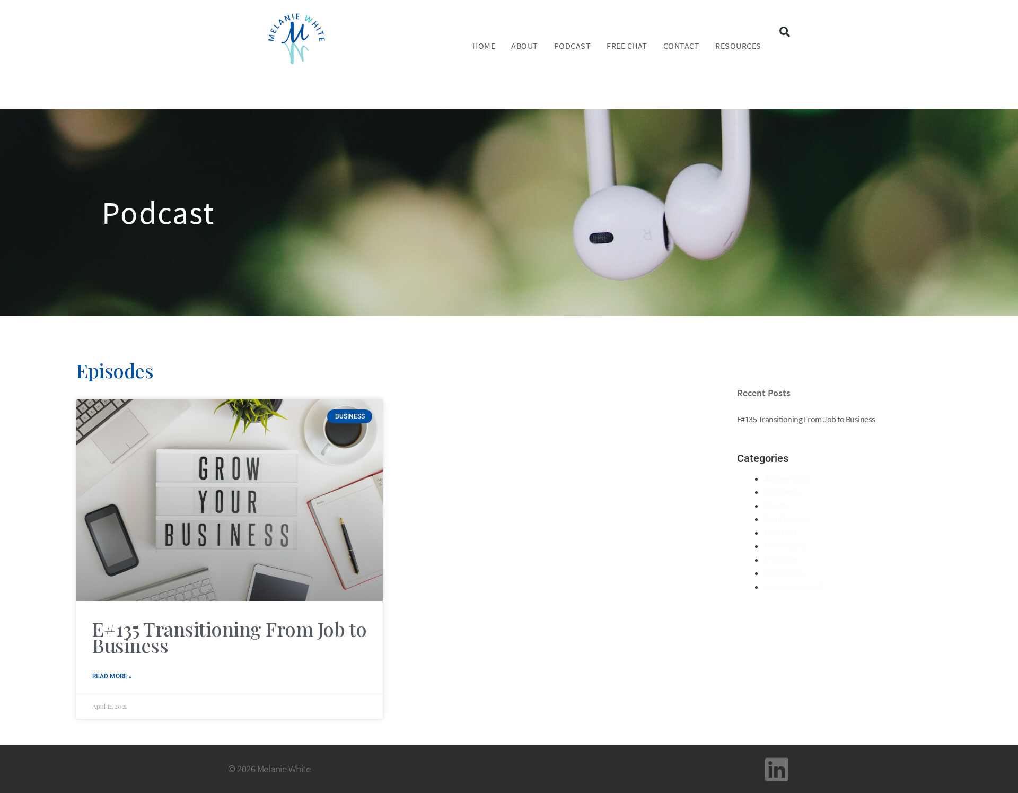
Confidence (787, 518)
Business (782, 491)
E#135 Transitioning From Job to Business (229, 637)
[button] (784, 31)
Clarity (776, 505)
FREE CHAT (627, 45)
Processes (785, 546)
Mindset (780, 532)
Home (483, 45)
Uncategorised (793, 586)
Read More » (112, 676)
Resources (738, 45)
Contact (681, 45)
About (524, 45)
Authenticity (788, 478)
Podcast (572, 45)
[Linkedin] (776, 769)
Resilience (784, 573)
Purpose (781, 559)
